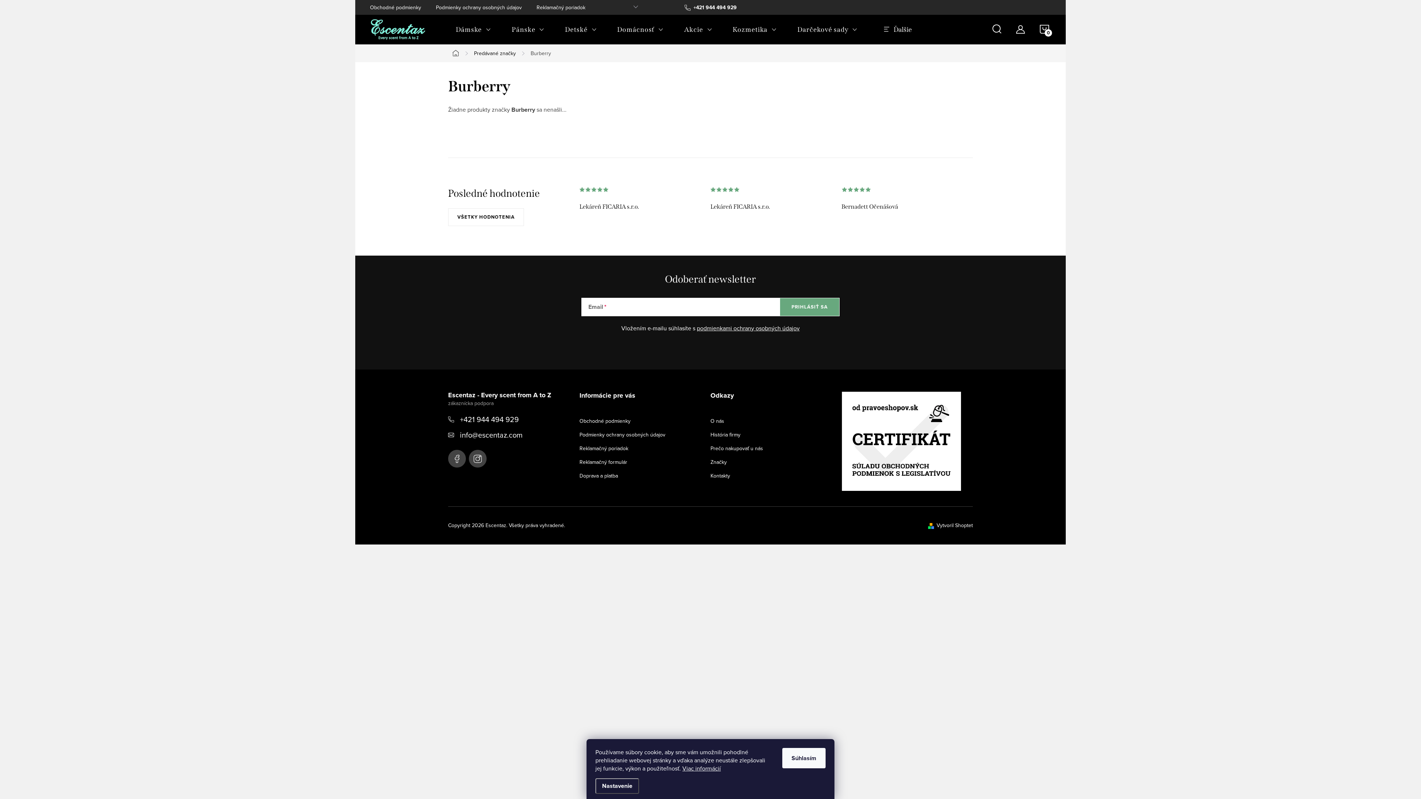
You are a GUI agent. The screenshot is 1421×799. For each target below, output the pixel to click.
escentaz (457, 459)
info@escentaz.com (491, 434)
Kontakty (720, 475)
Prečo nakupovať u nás (736, 448)
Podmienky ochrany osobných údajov (479, 7)
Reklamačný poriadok (561, 7)
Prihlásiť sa (810, 306)
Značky (718, 462)
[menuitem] (473, 29)
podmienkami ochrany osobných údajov (748, 328)
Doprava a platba (599, 475)
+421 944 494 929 (489, 419)
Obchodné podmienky (395, 7)
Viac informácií (701, 768)
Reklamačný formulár (603, 462)
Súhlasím (804, 758)
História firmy (725, 434)
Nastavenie (617, 786)
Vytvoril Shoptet (955, 525)
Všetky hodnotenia (486, 216)
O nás (717, 421)
